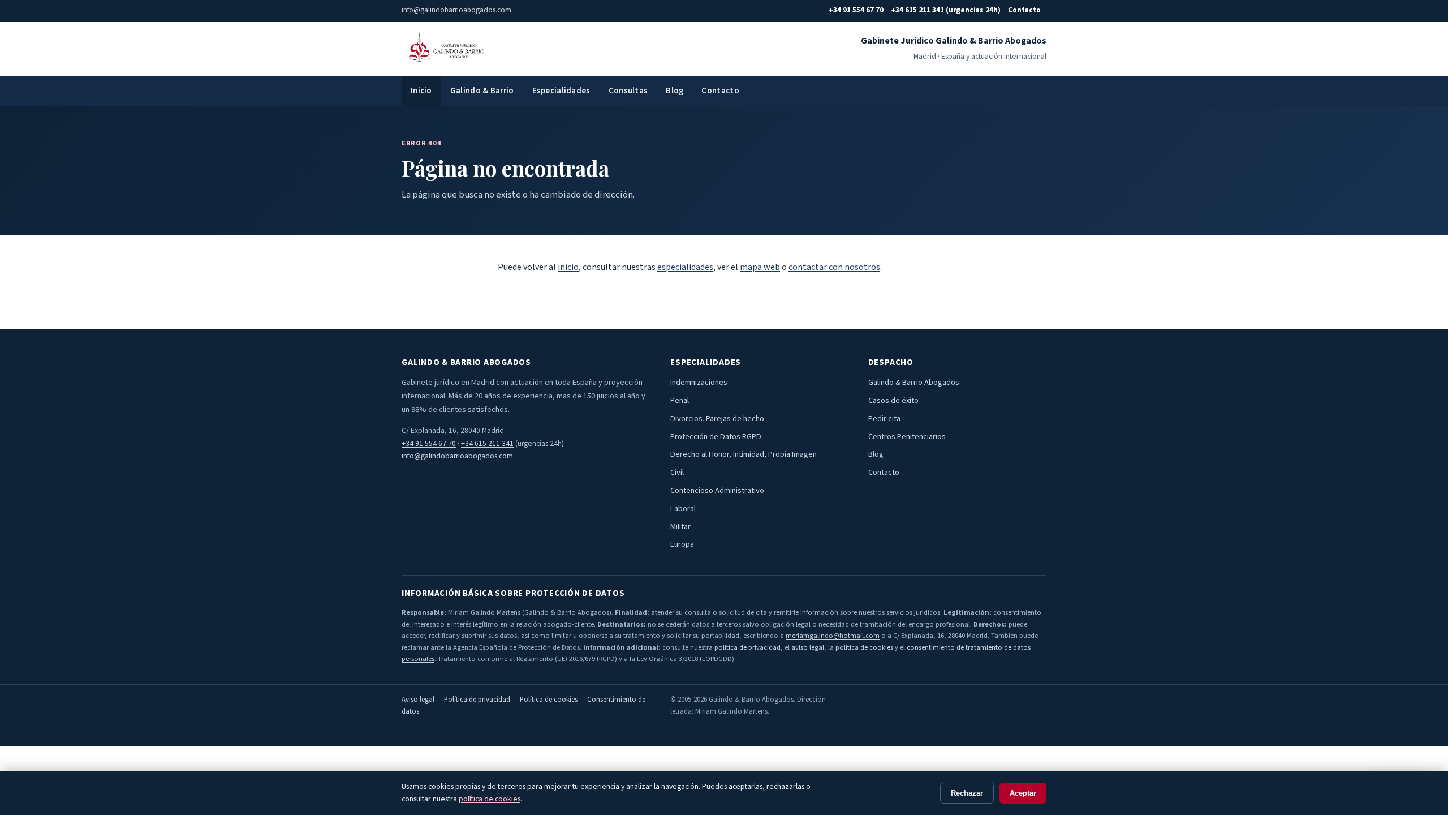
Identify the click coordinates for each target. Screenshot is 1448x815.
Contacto (1024, 10)
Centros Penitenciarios (907, 437)
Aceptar (1023, 793)
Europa (682, 544)
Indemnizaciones (698, 382)
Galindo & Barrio (482, 91)
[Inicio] (445, 49)
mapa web (760, 267)
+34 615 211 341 (487, 443)
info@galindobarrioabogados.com (457, 456)
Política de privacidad (477, 699)
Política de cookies (549, 699)
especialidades (685, 267)
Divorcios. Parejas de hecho (717, 418)
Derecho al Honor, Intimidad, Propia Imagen (743, 454)
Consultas (628, 91)
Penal (679, 400)
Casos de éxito (893, 400)
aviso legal (807, 647)
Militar (680, 527)
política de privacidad (747, 647)
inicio (568, 267)
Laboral (683, 508)
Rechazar (967, 793)
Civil (677, 472)
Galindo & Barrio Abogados (913, 382)
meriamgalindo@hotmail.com (833, 635)
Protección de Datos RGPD (715, 437)
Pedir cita (884, 418)
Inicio (421, 91)
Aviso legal (418, 699)
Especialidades (561, 91)
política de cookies (864, 647)
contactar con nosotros (834, 267)
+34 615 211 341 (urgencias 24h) (946, 10)
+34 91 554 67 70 (856, 10)
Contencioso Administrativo (717, 490)
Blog (674, 91)
